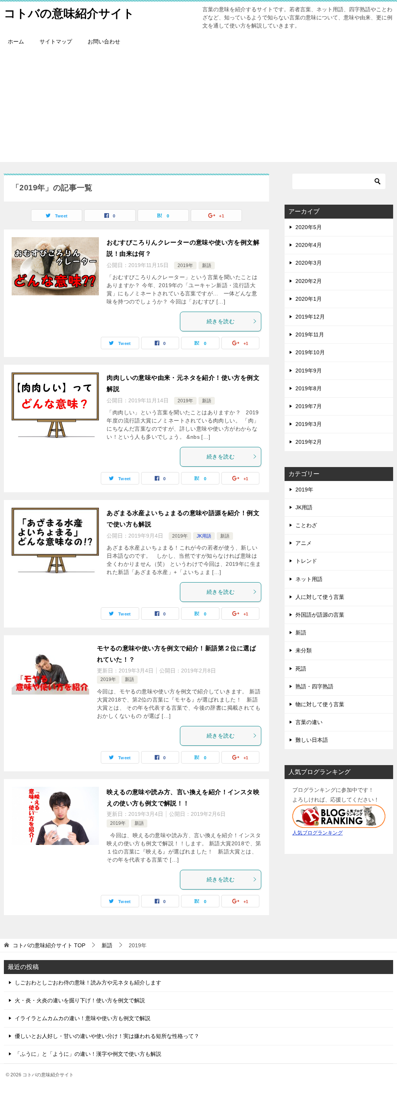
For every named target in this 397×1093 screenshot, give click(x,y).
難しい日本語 (311, 740)
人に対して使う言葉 (319, 597)
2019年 (185, 265)
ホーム (16, 41)
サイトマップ (56, 41)
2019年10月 (310, 352)
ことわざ (306, 525)
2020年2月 (308, 281)
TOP (49, 945)
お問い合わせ (104, 41)
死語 (300, 668)
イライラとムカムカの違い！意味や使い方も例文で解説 (82, 1018)
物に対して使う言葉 (319, 704)
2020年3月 (308, 263)
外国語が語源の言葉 (319, 615)
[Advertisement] (198, 107)
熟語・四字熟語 (314, 686)
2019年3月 (308, 424)
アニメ (303, 543)
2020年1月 (308, 299)
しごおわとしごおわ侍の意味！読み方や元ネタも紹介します (88, 982)
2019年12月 (310, 317)
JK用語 (204, 536)
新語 (206, 265)
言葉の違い (309, 722)
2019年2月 (308, 442)
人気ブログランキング (317, 833)
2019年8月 (308, 388)
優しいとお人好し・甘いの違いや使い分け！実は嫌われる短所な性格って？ (107, 1036)
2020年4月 (308, 245)
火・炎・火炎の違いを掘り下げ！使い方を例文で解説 (80, 1000)
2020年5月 (308, 227)
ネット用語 (309, 579)
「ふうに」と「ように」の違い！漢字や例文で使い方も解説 (88, 1054)
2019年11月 (309, 334)
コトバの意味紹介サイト (69, 13)
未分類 (303, 650)
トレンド (306, 561)
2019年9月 (308, 370)
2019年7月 (308, 406)
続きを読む (221, 321)
